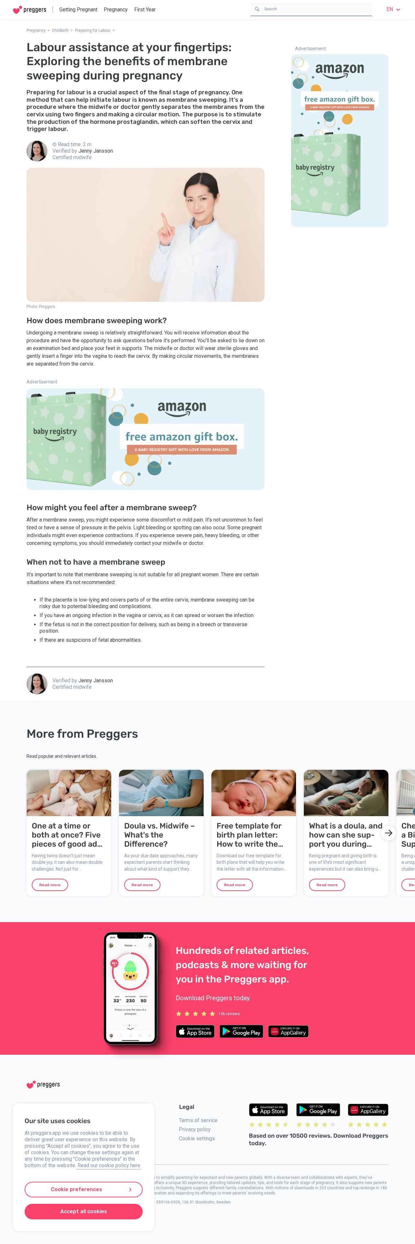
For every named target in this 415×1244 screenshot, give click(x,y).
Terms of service (198, 1120)
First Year (145, 9)
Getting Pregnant (78, 9)
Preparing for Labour (93, 30)
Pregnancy (116, 9)
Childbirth (60, 30)
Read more (50, 885)
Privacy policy (195, 1129)
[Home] (29, 10)
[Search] (257, 9)
